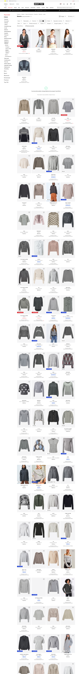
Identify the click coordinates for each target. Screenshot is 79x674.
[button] (62, 16)
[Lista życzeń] (71, 4)
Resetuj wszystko (30, 25)
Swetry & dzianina (29, 14)
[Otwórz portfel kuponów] (60, 4)
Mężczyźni (12, 3)
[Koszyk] (74, 4)
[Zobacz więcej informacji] (24, 54)
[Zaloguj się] (64, 4)
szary (44, 14)
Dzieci (17, 3)
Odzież (23, 14)
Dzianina (36, 14)
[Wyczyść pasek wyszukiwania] (74, 7)
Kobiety (6, 3)
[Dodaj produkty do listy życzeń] (29, 30)
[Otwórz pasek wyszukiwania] (57, 7)
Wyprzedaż (26, 20)
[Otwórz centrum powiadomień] (67, 4)
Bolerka (40, 14)
